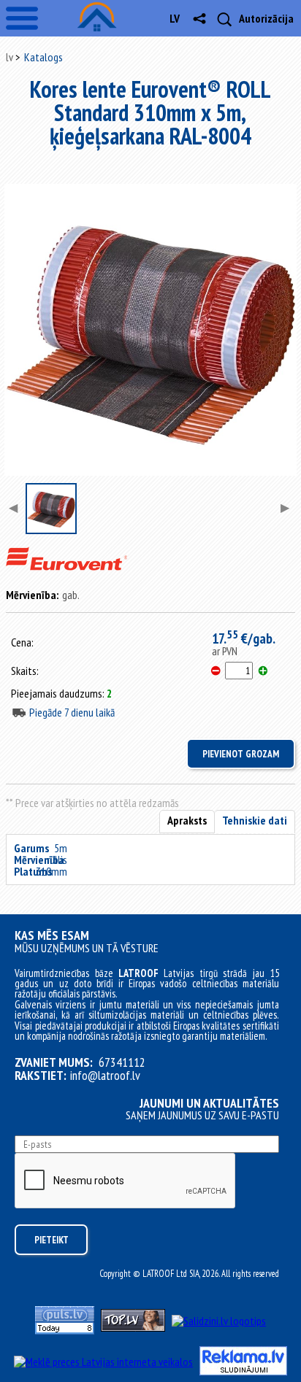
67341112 (122, 1062)
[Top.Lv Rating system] (133, 1327)
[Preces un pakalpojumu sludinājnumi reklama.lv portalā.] (243, 1371)
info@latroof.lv (105, 1075)
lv (174, 18)
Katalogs (43, 57)
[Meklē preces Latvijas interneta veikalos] (103, 1361)
